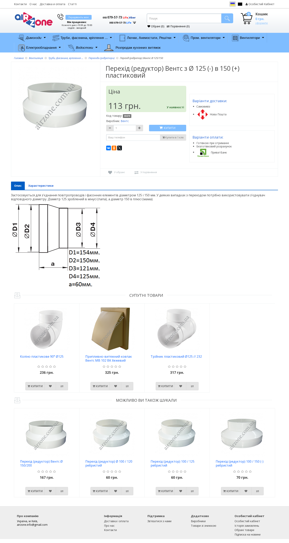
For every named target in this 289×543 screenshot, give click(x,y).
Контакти (20, 4)
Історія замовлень (247, 525)
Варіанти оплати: (207, 137)
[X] (119, 148)
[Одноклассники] (114, 148)
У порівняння (148, 172)
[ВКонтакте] (108, 148)
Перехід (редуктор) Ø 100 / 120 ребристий (108, 463)
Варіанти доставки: (209, 100)
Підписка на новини (247, 534)
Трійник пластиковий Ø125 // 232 (176, 357)
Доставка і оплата (116, 521)
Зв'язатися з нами (159, 521)
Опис (18, 185)
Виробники (198, 521)
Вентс (125, 121)
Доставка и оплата (52, 4)
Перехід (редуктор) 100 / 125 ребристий (172, 463)
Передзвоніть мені (78, 17)
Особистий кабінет (247, 521)
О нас (33, 4)
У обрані (119, 172)
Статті (72, 4)
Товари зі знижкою (203, 525)
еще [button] (134, 21)
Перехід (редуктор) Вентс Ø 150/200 (41, 463)
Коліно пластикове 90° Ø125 (42, 357)
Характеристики (40, 185)
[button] (117, 21)
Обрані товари (244, 530)
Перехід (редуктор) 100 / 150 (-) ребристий (239, 463)
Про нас (109, 525)
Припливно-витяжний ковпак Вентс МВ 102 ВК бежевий (108, 359)
